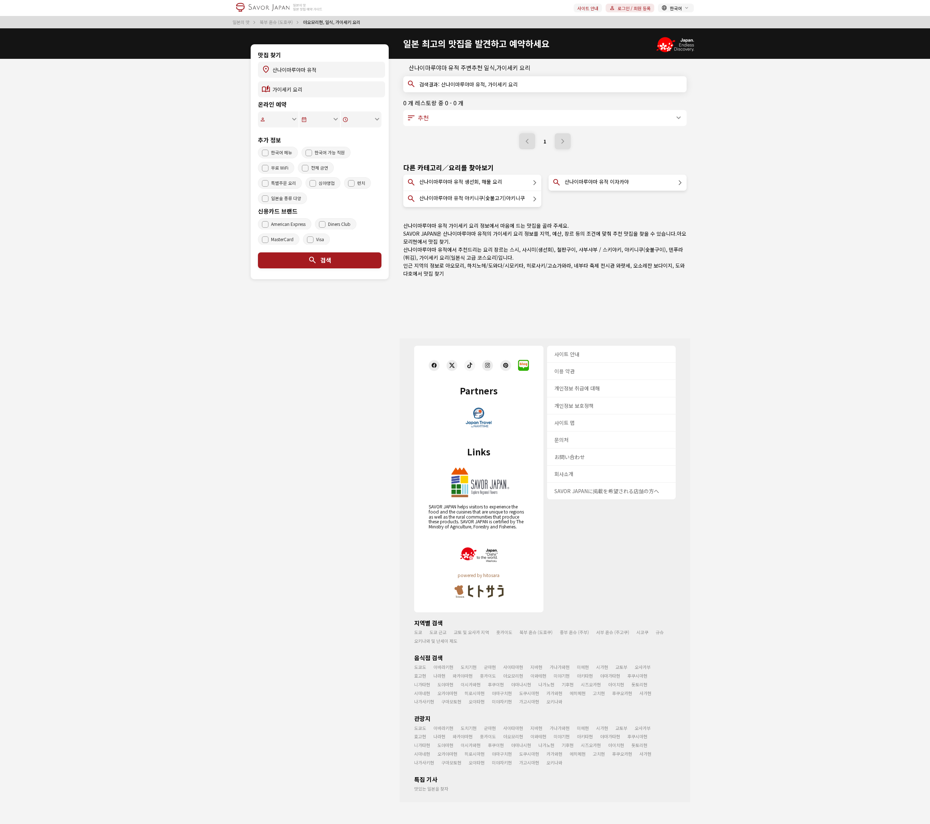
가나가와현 (560, 667)
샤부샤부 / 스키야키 (600, 249)
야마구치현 (502, 693)
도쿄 (418, 632)
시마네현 (422, 693)
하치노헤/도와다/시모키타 (495, 265)
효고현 (420, 676)
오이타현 (477, 701)
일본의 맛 (241, 22)
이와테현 (538, 676)
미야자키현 (502, 701)
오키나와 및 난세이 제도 (435, 641)
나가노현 (546, 684)
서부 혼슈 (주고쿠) (612, 632)
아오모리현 (513, 676)
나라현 (439, 676)
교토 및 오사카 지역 (471, 632)
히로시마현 (475, 693)
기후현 (568, 684)
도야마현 (445, 684)
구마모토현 (451, 701)
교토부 (621, 667)
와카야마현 (463, 676)
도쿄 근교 (437, 632)
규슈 (660, 632)
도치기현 (469, 667)
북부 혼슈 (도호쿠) (277, 22)
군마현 (490, 667)
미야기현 (562, 676)
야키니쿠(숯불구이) (645, 249)
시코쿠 (642, 632)
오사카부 (643, 667)
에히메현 (578, 693)
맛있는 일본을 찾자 (431, 789)
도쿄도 (420, 667)
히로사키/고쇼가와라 (548, 265)
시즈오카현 (591, 684)
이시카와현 (471, 684)
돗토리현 (639, 684)
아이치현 (616, 684)
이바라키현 (443, 667)
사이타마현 (513, 667)
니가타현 (422, 684)
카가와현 (554, 693)
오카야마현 (447, 693)
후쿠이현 (496, 684)
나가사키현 (424, 701)
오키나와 (554, 701)
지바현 (536, 667)
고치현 (599, 693)
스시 (514, 249)
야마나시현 (521, 684)
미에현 (583, 667)
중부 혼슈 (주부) (574, 632)
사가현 (645, 693)
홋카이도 (504, 632)
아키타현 (585, 676)
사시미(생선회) (538, 249)
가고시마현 (529, 701)
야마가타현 (610, 676)
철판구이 (566, 249)
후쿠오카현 (622, 693)
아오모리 (454, 265)
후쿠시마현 (637, 676)
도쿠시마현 (529, 693)
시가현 (602, 667)
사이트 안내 (587, 8)
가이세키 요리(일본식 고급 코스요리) (458, 257)
